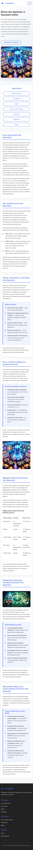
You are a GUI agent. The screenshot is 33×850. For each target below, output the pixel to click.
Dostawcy (16, 114)
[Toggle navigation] (29, 3)
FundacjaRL (9, 3)
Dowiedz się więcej (11, 42)
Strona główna (5, 836)
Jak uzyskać (16, 99)
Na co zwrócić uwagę (16, 109)
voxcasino (10, 181)
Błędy (16, 125)
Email (2, 833)
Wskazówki (16, 119)
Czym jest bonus (16, 93)
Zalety (16, 104)
